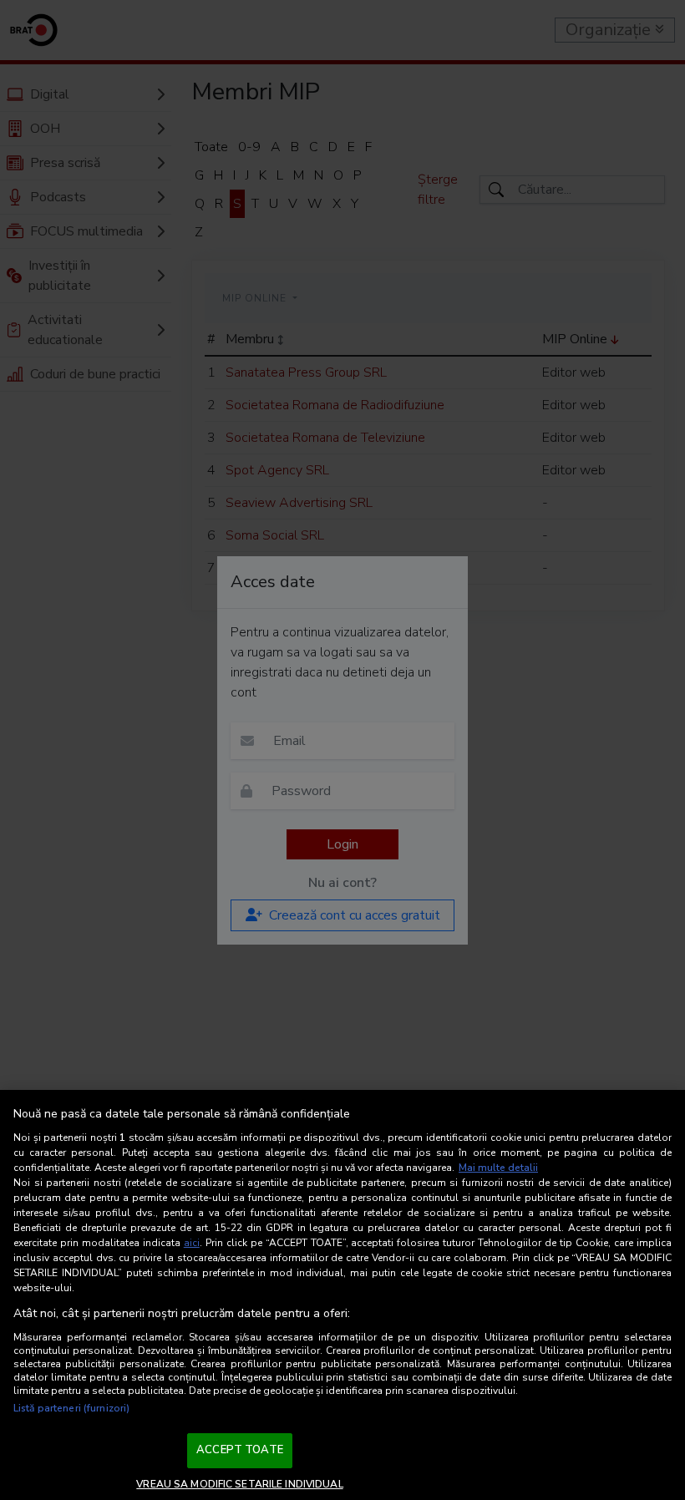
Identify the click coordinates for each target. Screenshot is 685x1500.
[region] (342, 1295)
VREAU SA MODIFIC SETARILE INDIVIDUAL (239, 1484)
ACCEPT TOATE (239, 1449)
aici (192, 1242)
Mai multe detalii (498, 1167)
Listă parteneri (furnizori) (71, 1408)
